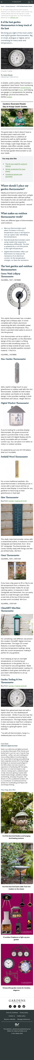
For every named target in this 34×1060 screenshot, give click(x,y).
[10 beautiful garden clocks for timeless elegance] (17, 964)
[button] (17, 117)
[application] (17, 115)
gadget (9, 97)
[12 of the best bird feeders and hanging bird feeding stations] (17, 813)
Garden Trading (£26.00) (17, 686)
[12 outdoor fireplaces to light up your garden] (17, 914)
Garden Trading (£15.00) (17, 501)
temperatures (25, 87)
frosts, (21, 90)
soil (10, 92)
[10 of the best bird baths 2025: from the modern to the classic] (17, 863)
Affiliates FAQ (14, 17)
